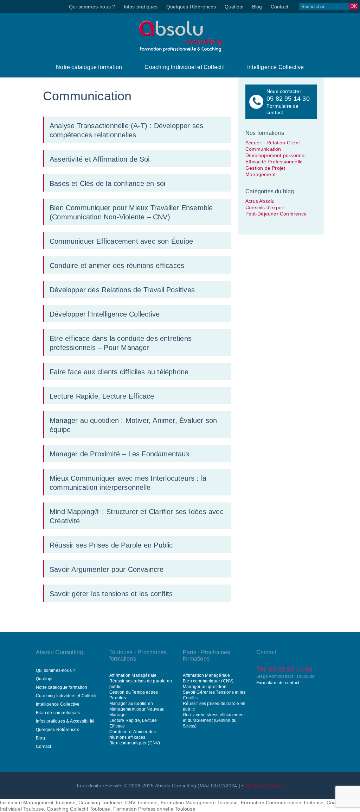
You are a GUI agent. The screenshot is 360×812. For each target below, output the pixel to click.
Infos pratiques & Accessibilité (65, 721)
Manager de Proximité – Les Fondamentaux (119, 454)
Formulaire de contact (277, 682)
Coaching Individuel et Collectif (184, 67)
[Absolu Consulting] (180, 50)
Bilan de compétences (58, 712)
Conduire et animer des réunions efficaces (117, 265)
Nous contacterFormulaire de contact (288, 101)
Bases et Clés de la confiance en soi (107, 183)
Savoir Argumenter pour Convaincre (107, 569)
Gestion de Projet (265, 168)
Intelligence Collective (275, 67)
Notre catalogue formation (89, 67)
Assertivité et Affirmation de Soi (100, 159)
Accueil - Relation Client (272, 142)
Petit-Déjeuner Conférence (276, 214)
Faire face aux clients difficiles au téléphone (119, 372)
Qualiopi (234, 7)
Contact (279, 7)
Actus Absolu (260, 201)
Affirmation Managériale (133, 675)
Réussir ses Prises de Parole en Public (111, 545)
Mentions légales (264, 785)
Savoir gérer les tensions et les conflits (111, 594)
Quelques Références (191, 7)
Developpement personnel (275, 155)
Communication (263, 149)
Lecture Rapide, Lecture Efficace (102, 396)
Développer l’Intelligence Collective (105, 314)
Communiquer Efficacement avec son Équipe (121, 241)
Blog (257, 7)
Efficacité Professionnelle (274, 161)
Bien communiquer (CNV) (134, 743)
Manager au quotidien (131, 703)
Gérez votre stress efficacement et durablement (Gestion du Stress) (214, 720)
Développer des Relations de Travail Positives (122, 290)
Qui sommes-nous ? (92, 7)
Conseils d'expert (265, 207)
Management (260, 174)
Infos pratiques (141, 7)
